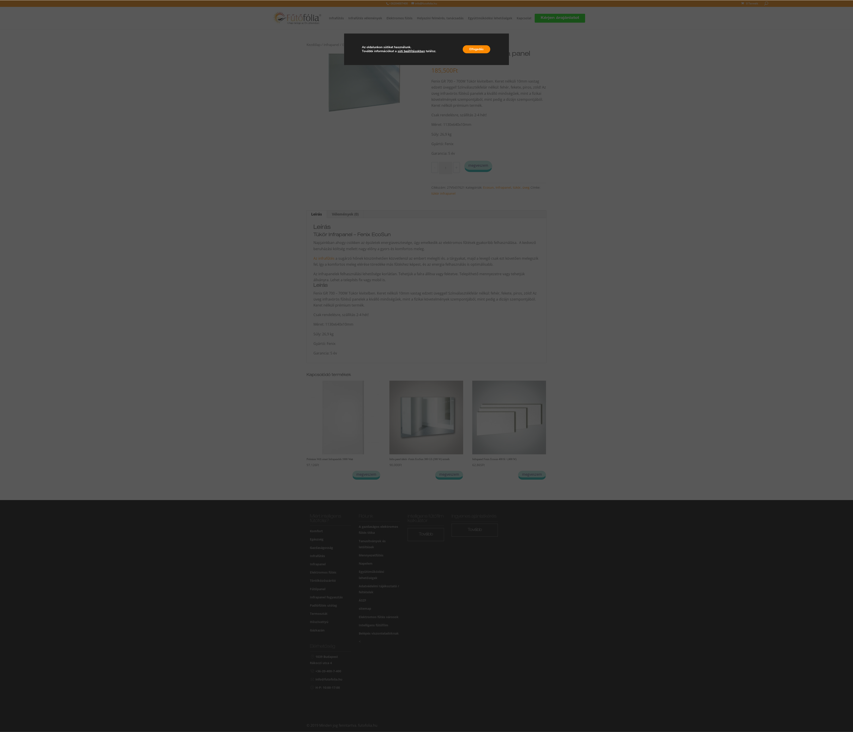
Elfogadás (476, 49)
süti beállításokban (411, 51)
